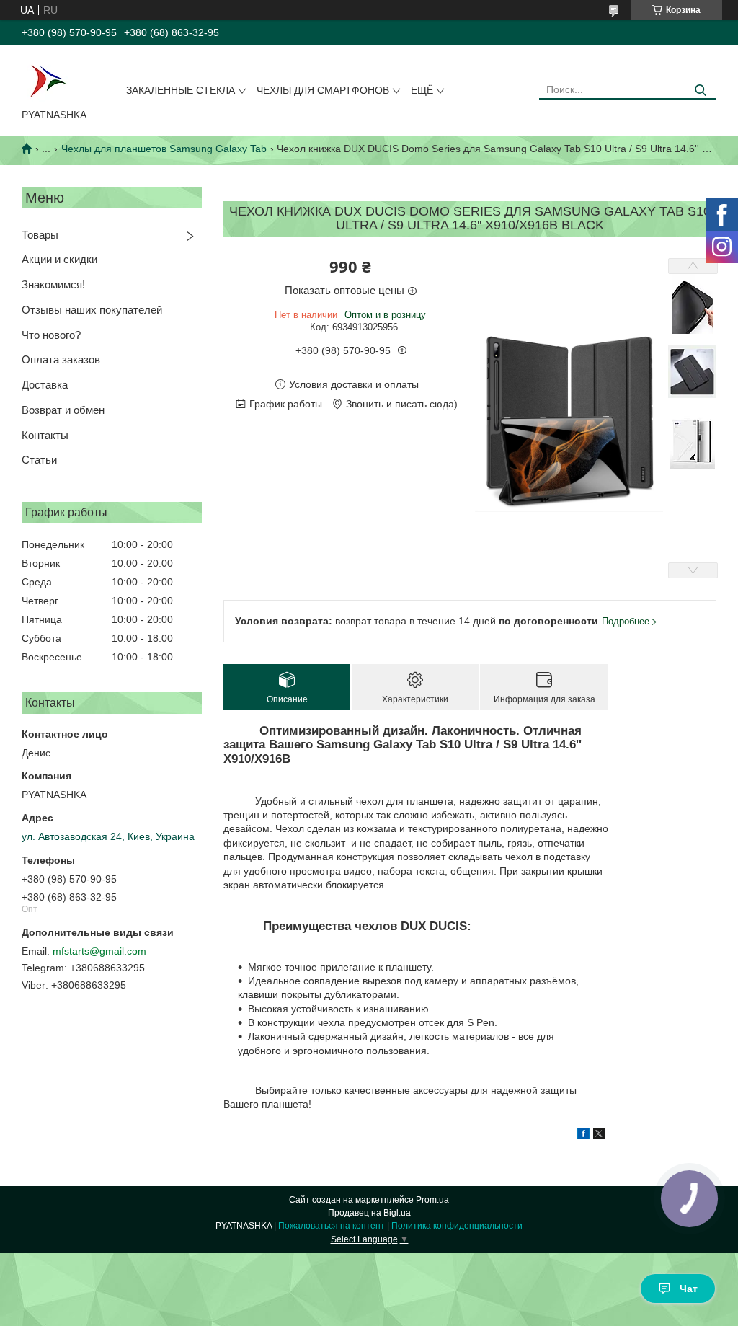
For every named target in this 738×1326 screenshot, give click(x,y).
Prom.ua (432, 1200)
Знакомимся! (53, 284)
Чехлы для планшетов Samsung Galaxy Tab (164, 148)
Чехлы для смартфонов (323, 90)
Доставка (45, 385)
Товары (40, 235)
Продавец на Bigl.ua (369, 1213)
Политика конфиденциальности (457, 1226)
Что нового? (51, 335)
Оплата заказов (61, 359)
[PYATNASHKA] (48, 79)
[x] (599, 1135)
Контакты (45, 435)
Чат (689, 1288)
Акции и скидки (59, 259)
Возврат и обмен (63, 410)
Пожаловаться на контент (331, 1226)
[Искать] (700, 90)
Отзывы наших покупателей (92, 310)
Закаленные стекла (180, 90)
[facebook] (583, 1135)
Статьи (39, 460)
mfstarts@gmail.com (99, 951)
